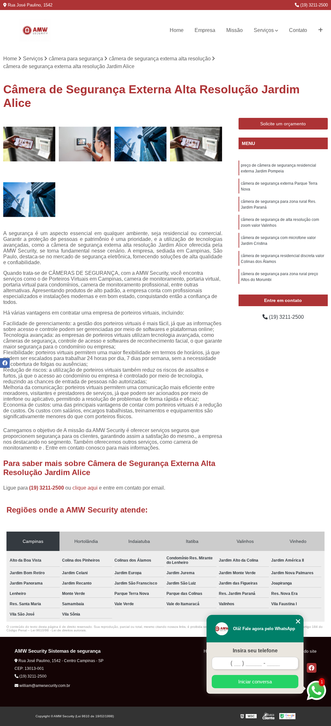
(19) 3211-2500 (313, 5)
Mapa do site (304, 651)
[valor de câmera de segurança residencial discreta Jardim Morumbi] (140, 144)
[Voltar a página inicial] (35, 30)
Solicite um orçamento (283, 123)
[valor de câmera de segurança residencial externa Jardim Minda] (196, 144)
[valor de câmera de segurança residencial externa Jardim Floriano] (29, 144)
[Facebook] (311, 668)
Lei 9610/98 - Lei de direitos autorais (58, 630)
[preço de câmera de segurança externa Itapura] (29, 199)
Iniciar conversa (255, 681)
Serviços (264, 30)
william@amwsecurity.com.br (44, 685)
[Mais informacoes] (320, 30)
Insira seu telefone (255, 650)
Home (177, 30)
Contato (298, 30)
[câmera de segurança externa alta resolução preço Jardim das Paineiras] (85, 144)
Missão (234, 30)
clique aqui (85, 488)
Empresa (205, 30)
